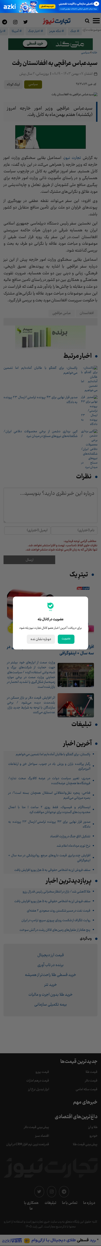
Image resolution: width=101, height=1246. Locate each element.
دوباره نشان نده (41, 639)
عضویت (66, 638)
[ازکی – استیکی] (50, 6)
